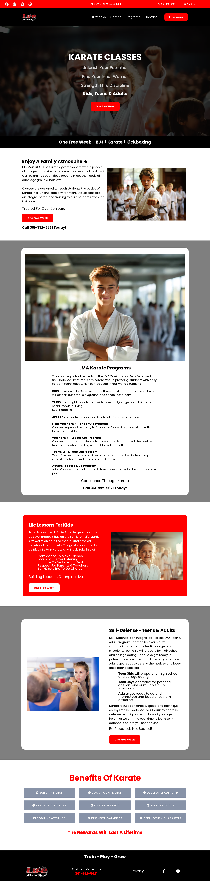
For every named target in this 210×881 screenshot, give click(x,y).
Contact (151, 17)
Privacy (138, 871)
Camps (115, 17)
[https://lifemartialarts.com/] (37, 871)
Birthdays (99, 17)
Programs (133, 17)
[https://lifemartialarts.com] (29, 17)
